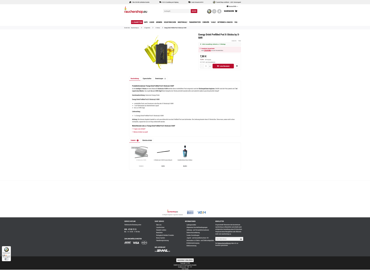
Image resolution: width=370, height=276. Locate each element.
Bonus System (160, 238)
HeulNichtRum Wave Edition (185, 160)
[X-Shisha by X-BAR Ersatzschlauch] (163, 151)
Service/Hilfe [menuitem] (232, 6)
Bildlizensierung (191, 246)
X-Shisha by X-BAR (141, 160)
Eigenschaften (147, 78)
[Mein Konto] (219, 11)
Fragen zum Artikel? (139, 129)
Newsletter (159, 232)
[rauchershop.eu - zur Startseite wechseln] (139, 10)
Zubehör (134, 140)
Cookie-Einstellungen (193, 235)
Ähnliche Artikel (147, 140)
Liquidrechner (160, 227)
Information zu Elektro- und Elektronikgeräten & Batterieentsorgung (200, 241)
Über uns (158, 225)
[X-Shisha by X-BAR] (141, 151)
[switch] (6, 259)
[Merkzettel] (214, 11)
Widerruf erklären (185, 260)
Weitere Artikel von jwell (140, 132)
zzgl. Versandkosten (210, 62)
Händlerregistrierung (162, 240)
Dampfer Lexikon (161, 230)
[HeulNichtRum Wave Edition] (185, 151)
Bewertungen (160, 78)
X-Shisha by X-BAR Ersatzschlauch (163, 160)
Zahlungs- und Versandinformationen (198, 230)
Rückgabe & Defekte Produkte (165, 235)
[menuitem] (180, 11)
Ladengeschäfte (191, 225)
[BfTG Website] (190, 212)
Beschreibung (135, 78)
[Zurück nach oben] (172, 211)
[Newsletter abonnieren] (240, 239)
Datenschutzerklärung (193, 232)
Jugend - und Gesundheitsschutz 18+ (198, 238)
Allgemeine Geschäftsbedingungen (197, 227)
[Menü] (10, 247)
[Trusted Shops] (209, 11)
